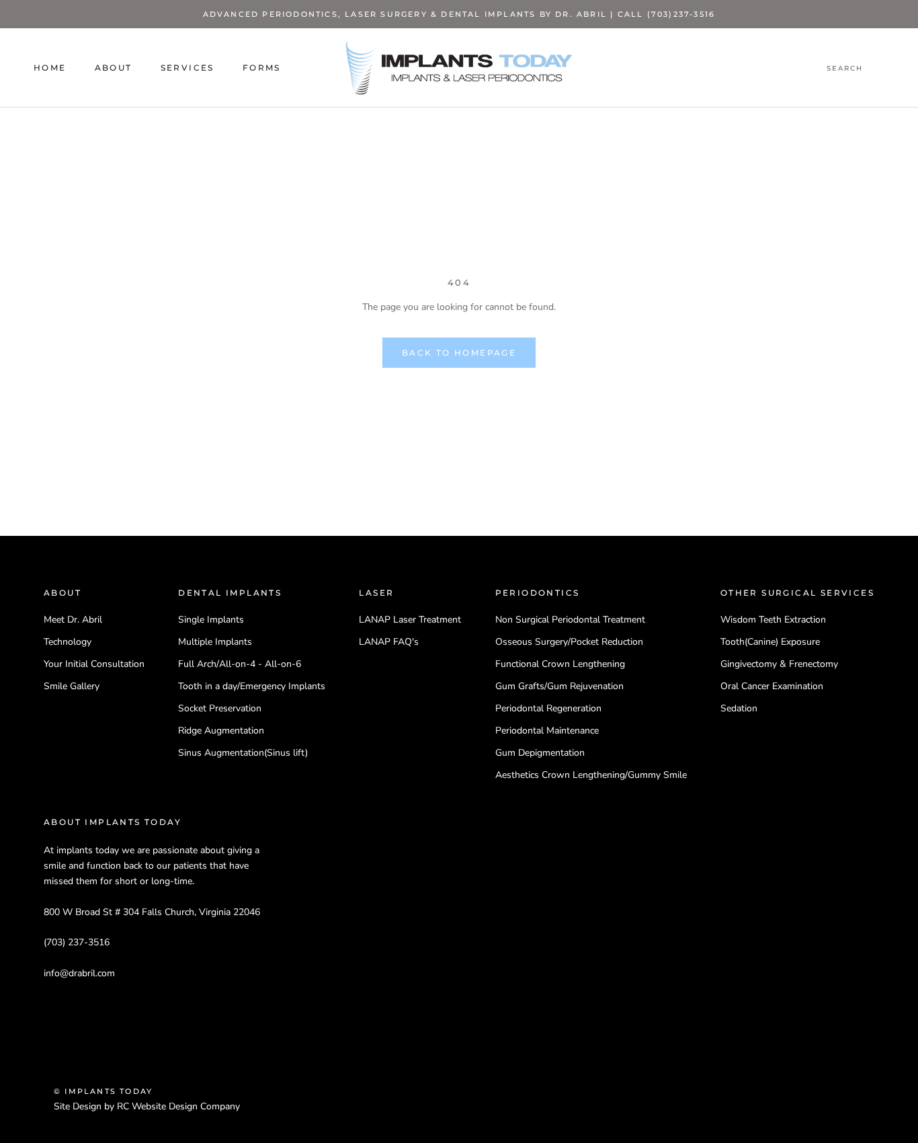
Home (50, 68)
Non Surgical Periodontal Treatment (570, 619)
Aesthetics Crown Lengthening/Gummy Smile (591, 774)
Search (845, 69)
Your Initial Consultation (94, 664)
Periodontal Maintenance (547, 730)
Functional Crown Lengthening (560, 664)
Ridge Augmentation (221, 730)
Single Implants (211, 619)
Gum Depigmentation (540, 752)
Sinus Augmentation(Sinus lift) (243, 752)
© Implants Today (103, 1091)
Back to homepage (459, 353)
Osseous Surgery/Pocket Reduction (569, 641)
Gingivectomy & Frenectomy (779, 664)
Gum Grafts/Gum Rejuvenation (559, 686)
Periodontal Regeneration (548, 708)
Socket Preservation (219, 708)
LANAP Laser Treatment (410, 619)
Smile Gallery (71, 686)
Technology (67, 641)
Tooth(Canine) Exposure (770, 641)
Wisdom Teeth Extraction (773, 619)
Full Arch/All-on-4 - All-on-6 (239, 664)
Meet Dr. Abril (73, 619)
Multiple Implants (215, 641)
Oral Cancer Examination (771, 686)
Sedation (738, 708)
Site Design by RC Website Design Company (147, 1106)
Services (187, 68)
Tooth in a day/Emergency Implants (251, 686)
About (113, 68)
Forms (262, 68)
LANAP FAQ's (389, 641)
